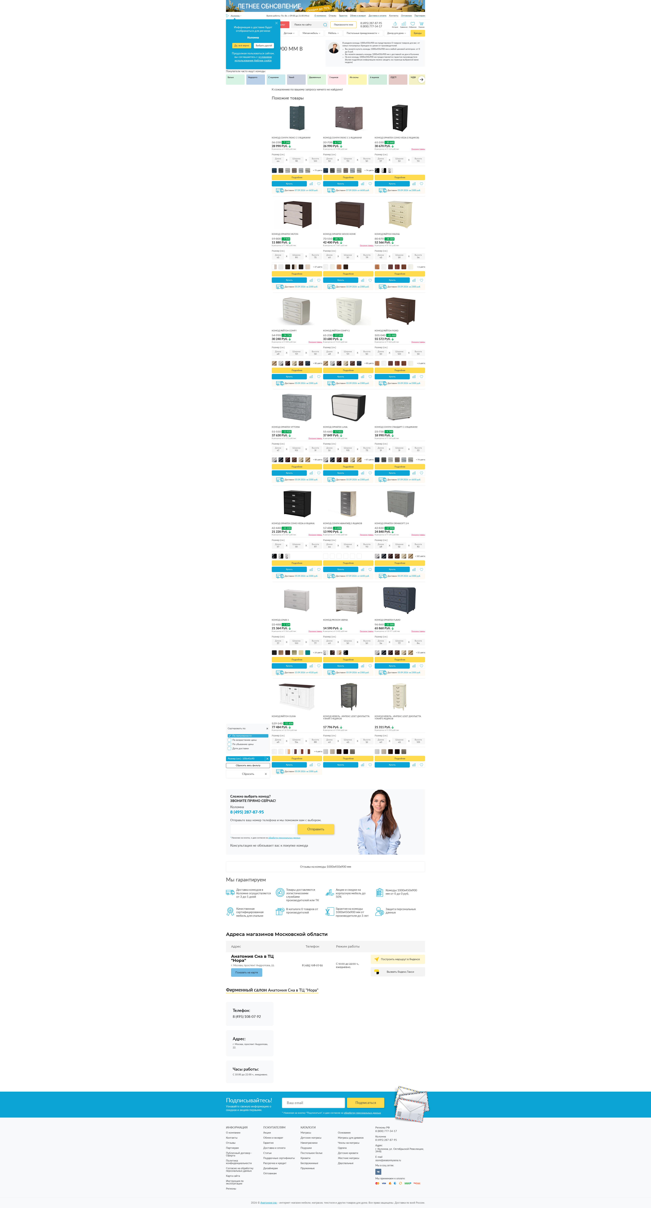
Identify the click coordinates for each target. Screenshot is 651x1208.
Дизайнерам (270, 1168)
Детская (288, 33)
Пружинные (308, 1168)
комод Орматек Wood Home (339, 234)
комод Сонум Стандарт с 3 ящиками (396, 427)
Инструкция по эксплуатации (235, 1182)
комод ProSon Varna (335, 620)
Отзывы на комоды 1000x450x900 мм (325, 866)
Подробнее (297, 177)
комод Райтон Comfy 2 (336, 331)
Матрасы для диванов (350, 1138)
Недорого (252, 77)
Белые (231, 77)
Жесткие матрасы (348, 1158)
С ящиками (273, 77)
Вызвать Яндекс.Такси (400, 971)
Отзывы (332, 16)
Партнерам (420, 16)
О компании (320, 16)
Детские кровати (348, 1153)
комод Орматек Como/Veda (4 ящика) (293, 523)
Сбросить (248, 774)
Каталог (280, 25)
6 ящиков (374, 77)
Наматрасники (309, 1143)
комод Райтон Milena (387, 234)
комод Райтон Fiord (386, 331)
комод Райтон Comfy (284, 331)
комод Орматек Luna (335, 427)
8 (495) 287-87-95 (371, 23)
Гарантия (343, 16)
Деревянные (315, 77)
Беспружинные (309, 1163)
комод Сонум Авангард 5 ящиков (342, 523)
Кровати (305, 1158)
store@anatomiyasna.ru (388, 1160)
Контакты (393, 16)
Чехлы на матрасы (348, 1143)
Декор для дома (395, 33)
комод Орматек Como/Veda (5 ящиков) (397, 138)
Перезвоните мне (343, 25)
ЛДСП (393, 77)
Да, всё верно (241, 45)
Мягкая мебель (310, 33)
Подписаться (366, 1103)
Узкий (291, 77)
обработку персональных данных (284, 838)
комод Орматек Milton (285, 234)
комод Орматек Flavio (387, 620)
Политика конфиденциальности (239, 1162)
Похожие (418, 149)
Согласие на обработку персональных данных (239, 1169)
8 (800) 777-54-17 (371, 26)
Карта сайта (233, 1176)
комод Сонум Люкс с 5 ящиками (291, 138)
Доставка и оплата (377, 16)
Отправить (315, 829)
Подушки (306, 1148)
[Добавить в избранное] (318, 183)
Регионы (231, 1188)
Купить (289, 184)
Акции (267, 1132)
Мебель (332, 33)
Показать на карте (246, 972)
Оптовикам (406, 16)
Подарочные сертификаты (279, 1158)
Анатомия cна (268, 1203)
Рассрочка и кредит (275, 1163)
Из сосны (354, 77)
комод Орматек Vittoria (286, 427)
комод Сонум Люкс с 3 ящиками (342, 138)
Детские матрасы (311, 1138)
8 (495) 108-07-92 (312, 965)
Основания (344, 1132)
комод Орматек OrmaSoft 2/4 (392, 523)
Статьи (267, 1153)
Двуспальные (345, 1163)
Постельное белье (311, 1153)
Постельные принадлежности (362, 33)
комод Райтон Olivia (284, 716)
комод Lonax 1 (280, 620)
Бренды (418, 33)
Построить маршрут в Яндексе (400, 959)
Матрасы (306, 1132)
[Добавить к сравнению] (311, 183)
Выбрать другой (264, 46)
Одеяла (342, 1148)
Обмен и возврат (358, 16)
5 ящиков (333, 77)
